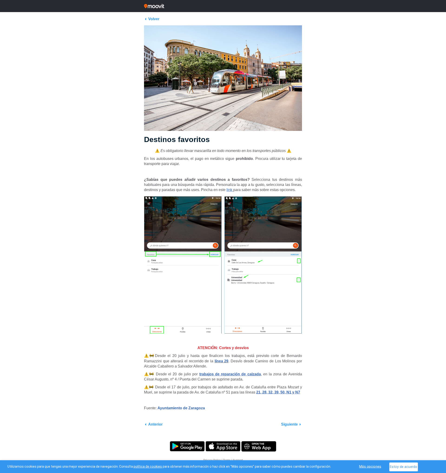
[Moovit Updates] (223, 6)
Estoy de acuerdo (403, 467)
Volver (153, 19)
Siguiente (289, 424)
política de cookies (148, 466)
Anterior (155, 424)
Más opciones (370, 466)
